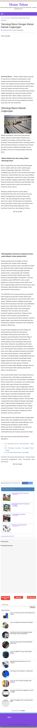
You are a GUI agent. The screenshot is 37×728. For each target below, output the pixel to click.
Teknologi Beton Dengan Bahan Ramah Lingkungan (17, 25)
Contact (24, 724)
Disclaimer (20, 724)
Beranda (18, 597)
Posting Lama (31, 597)
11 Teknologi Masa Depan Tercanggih (17, 452)
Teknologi (7, 18)
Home (2, 18)
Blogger (23, 710)
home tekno (5, 536)
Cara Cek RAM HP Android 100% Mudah (21, 622)
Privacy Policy (15, 724)
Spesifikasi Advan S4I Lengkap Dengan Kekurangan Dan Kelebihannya (21, 633)
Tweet (30, 483)
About (27, 724)
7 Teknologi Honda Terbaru (19, 514)
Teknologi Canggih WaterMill (19, 524)
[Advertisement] (18, 56)
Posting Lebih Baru (5, 598)
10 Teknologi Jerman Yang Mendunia (17, 443)
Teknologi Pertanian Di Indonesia (20, 493)
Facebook (25, 483)
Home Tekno (18, 4)
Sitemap (10, 724)
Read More (15, 494)
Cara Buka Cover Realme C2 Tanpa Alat (21, 671)
